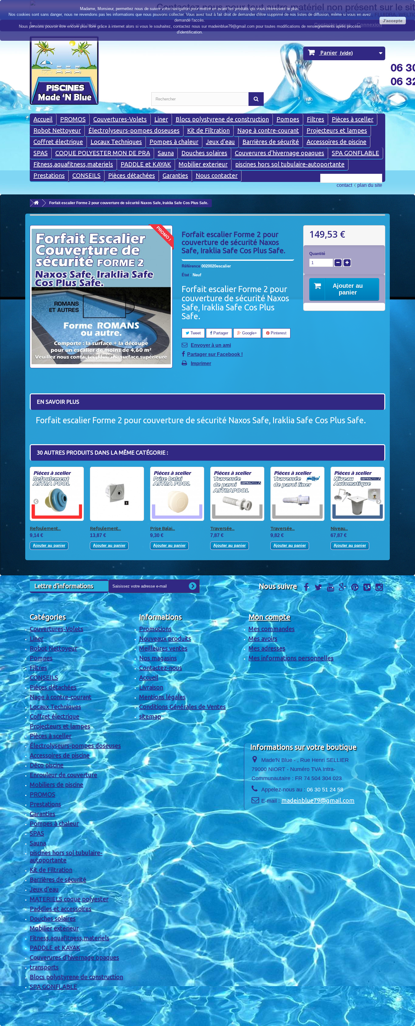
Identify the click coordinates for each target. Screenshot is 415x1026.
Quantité (317, 253)
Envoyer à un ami (211, 345)
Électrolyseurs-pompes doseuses (134, 130)
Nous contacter (217, 175)
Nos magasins (158, 657)
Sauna (166, 152)
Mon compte (269, 617)
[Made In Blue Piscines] (86, 70)
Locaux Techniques (116, 141)
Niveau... (339, 528)
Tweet (195, 333)
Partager (220, 333)
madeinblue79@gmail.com (318, 800)
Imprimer (201, 363)
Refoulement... (45, 528)
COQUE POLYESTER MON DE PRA (102, 152)
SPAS (40, 152)
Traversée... (222, 528)
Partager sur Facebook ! (215, 354)
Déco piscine (46, 765)
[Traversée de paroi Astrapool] (237, 494)
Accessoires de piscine (336, 141)
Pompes (287, 119)
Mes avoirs (263, 638)
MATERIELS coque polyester (69, 898)
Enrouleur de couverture (63, 774)
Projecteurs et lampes (337, 130)
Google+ (249, 333)
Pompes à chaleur (173, 141)
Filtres (315, 119)
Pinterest (277, 333)
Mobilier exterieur (203, 164)
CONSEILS (86, 175)
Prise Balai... (162, 528)
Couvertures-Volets (120, 119)
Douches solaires (204, 152)
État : (186, 275)
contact (344, 185)
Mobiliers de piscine (56, 784)
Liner (161, 119)
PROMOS (73, 119)
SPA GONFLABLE (355, 152)
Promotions (155, 628)
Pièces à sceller (352, 119)
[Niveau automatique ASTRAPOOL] (358, 494)
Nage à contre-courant (268, 130)
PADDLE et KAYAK (146, 164)
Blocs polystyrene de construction (222, 119)
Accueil (43, 119)
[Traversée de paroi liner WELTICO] (297, 494)
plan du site (369, 185)
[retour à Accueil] (36, 203)
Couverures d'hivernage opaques (279, 152)
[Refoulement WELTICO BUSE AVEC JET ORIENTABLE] (117, 494)
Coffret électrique (58, 141)
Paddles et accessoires (60, 908)
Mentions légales (162, 696)
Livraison (151, 687)
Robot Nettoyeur (57, 130)
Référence (191, 266)
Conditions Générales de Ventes (182, 706)
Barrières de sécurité (270, 141)
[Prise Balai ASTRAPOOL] (177, 494)
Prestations (49, 175)
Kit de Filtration (208, 130)
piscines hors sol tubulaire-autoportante (290, 164)
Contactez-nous (160, 667)
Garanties (175, 175)
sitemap (150, 716)
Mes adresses (267, 648)
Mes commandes (272, 628)
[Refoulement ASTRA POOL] (57, 494)
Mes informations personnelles (291, 657)
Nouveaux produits (165, 638)
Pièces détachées (131, 175)
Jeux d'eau (220, 141)
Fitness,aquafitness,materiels (73, 164)
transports (44, 967)
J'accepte (393, 20)
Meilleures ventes (163, 648)
